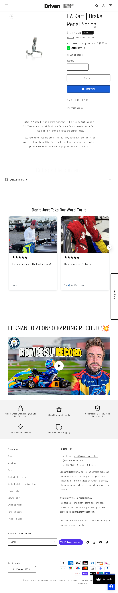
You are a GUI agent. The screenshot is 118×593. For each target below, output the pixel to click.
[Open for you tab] (111, 586)
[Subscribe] (53, 542)
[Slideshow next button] (109, 247)
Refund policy (73, 580)
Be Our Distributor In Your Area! (22, 484)
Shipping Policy (15, 504)
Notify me (90, 88)
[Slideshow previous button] (8, 247)
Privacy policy (88, 580)
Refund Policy (14, 497)
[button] (6, 5)
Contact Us (55, 146)
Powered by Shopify (57, 580)
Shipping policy (84, 583)
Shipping (70, 37)
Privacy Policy (14, 490)
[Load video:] (59, 366)
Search (11, 456)
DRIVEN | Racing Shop (39, 580)
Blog (10, 470)
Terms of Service (16, 511)
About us (12, 463)
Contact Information (17, 477)
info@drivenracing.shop (86, 456)
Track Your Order (15, 518)
